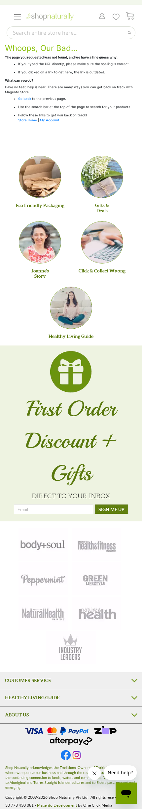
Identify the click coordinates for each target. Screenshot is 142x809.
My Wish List (116, 17)
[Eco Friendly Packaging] (40, 177)
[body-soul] (43, 544)
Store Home (27, 120)
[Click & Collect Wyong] (102, 242)
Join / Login (100, 16)
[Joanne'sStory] (40, 242)
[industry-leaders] (71, 647)
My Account (49, 120)
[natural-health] (43, 613)
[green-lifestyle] (96, 578)
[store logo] (50, 16)
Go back (24, 99)
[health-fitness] (96, 544)
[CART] (129, 16)
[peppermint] (43, 578)
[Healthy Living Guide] (71, 308)
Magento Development (57, 805)
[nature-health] (96, 613)
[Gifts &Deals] (102, 177)
